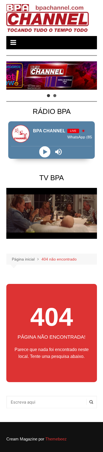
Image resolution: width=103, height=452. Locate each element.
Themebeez (56, 439)
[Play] (45, 152)
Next (90, 74)
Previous (13, 74)
